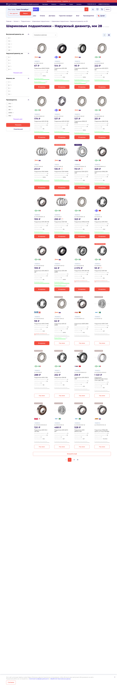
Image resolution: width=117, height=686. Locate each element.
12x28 (56, 164)
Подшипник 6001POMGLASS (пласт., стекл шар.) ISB (101, 379)
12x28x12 (77, 263)
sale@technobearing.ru (104, 4)
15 (9, 47)
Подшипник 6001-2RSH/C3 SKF (79, 430)
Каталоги (53, 4)
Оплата (42, 16)
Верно (25, 13)
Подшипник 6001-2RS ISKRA (60, 271)
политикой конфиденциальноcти (39, 679)
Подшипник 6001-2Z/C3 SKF (61, 430)
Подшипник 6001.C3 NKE (41, 323)
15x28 (36, 164)
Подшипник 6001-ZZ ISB (41, 121)
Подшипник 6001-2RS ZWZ (60, 69)
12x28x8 (57, 61)
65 (9, 50)
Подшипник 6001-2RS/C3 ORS (81, 378)
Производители (88, 16)
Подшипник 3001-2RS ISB (81, 270)
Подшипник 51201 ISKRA (61, 171)
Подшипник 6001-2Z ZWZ (61, 121)
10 (9, 41)
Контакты (79, 4)
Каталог (34, 9)
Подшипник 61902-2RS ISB (101, 172)
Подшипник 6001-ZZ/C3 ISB (101, 69)
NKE (10, 115)
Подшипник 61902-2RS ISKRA (81, 69)
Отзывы (33, 16)
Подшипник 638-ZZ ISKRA (41, 68)
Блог (77, 16)
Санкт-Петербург (12, 4)
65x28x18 (57, 316)
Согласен (11, 682)
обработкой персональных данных (60, 679)
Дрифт (102, 16)
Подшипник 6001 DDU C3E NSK (40, 430)
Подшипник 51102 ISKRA (41, 171)
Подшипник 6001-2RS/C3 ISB (41, 271)
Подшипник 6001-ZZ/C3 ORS (81, 172)
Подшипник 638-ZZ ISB (101, 121)
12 (9, 44)
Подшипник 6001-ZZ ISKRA (60, 324)
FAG (10, 103)
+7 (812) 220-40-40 (91, 4)
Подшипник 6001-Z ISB (41, 377)
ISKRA (10, 112)
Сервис (71, 4)
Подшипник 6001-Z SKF (101, 323)
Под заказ (62, 343)
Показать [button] (18, 125)
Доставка (52, 16)
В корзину (41, 87)
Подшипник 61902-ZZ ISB (81, 222)
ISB (9, 109)
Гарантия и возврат (65, 16)
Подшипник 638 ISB (60, 377)
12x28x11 (57, 214)
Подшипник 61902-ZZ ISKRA (80, 122)
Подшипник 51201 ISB (60, 222)
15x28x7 (77, 61)
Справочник (63, 4)
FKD (10, 106)
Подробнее (65, 1)
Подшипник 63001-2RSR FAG (81, 324)
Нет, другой (14, 13)
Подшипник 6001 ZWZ (101, 222)
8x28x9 (36, 61)
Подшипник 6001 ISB (100, 270)
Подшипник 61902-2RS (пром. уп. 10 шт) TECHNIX (101, 430)
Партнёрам (45, 4)
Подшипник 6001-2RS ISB (41, 222)
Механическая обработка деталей (30, 4)
